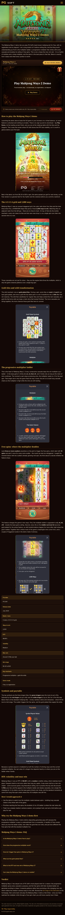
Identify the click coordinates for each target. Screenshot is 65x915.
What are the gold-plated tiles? (13, 859)
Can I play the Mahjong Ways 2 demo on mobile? (19, 872)
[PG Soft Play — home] (9, 3)
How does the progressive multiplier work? (17, 845)
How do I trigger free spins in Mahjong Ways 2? (18, 852)
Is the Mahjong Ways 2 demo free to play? (16, 838)
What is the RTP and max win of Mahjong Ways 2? (19, 865)
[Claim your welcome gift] (59, 69)
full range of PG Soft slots (51, 890)
